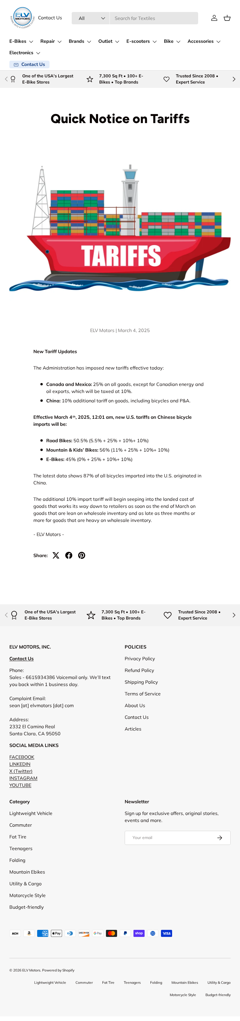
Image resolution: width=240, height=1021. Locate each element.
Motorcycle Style (27, 895)
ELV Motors (31, 970)
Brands (76, 41)
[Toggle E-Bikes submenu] (31, 41)
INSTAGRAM (23, 778)
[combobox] (135, 18)
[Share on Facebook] (68, 555)
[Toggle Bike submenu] (178, 41)
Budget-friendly (26, 907)
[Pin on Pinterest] (81, 555)
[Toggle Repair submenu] (59, 41)
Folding (17, 860)
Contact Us (50, 18)
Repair (47, 41)
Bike (169, 41)
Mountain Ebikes (27, 872)
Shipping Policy (141, 682)
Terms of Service (143, 694)
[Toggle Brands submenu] (88, 41)
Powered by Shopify (58, 970)
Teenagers (20, 848)
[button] (227, 17)
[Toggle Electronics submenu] (38, 53)
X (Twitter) (20, 771)
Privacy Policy (140, 658)
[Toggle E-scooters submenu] (154, 41)
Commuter (20, 825)
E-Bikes (17, 41)
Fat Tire (17, 837)
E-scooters (138, 41)
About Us (135, 705)
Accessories (201, 41)
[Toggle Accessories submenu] (218, 41)
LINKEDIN (19, 764)
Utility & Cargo (25, 883)
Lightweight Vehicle (30, 813)
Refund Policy (139, 670)
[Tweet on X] (55, 555)
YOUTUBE (20, 785)
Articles (133, 729)
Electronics (21, 53)
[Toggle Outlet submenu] (117, 41)
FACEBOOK (21, 757)
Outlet (105, 41)
